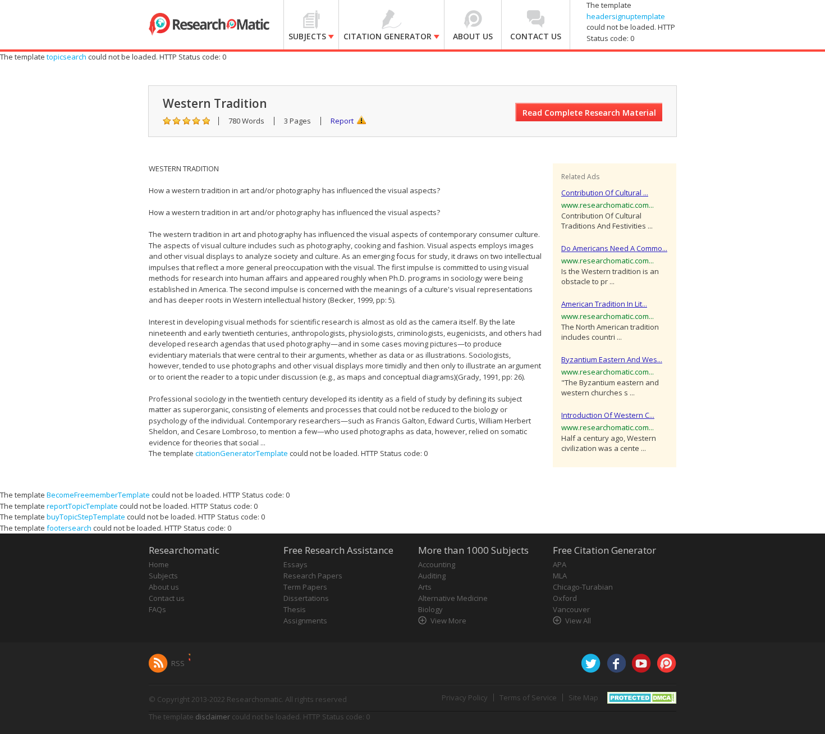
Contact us (167, 598)
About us (164, 587)
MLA (560, 576)
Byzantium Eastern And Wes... (611, 359)
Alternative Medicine (453, 598)
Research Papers (312, 576)
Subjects (163, 576)
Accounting (436, 564)
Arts (425, 587)
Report (342, 121)
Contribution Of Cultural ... (604, 193)
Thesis (294, 609)
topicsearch (66, 57)
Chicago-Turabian (583, 587)
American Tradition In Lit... (604, 304)
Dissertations (306, 598)
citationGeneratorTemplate (241, 453)
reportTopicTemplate (82, 506)
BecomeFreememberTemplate (98, 495)
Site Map (583, 697)
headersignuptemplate (625, 16)
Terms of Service (528, 697)
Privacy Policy (465, 697)
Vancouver (571, 609)
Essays (295, 564)
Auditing (432, 576)
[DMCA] (641, 697)
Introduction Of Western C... (607, 415)
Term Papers (305, 587)
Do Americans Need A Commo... (614, 248)
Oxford (565, 598)
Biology (430, 609)
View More (448, 621)
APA (559, 564)
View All (578, 621)
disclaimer (212, 717)
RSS (178, 663)
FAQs (157, 609)
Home (159, 564)
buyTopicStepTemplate (86, 517)
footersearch (69, 528)
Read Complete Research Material (589, 112)
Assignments (305, 621)
